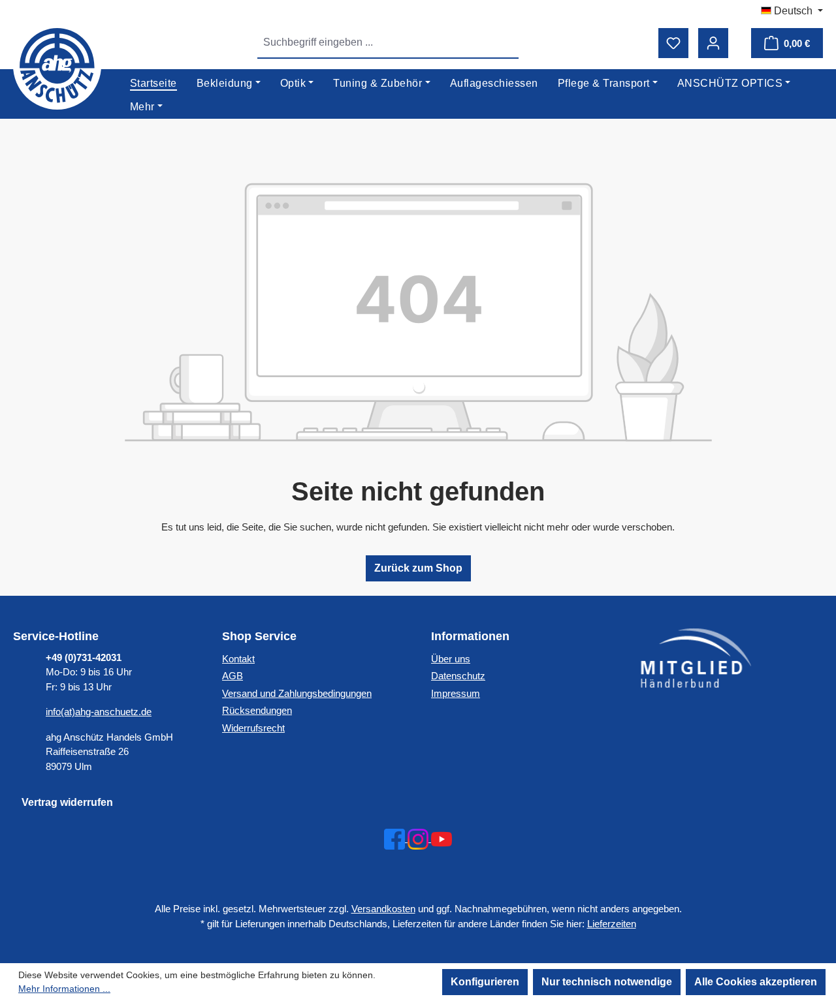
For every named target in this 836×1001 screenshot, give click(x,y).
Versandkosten (383, 908)
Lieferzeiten (611, 923)
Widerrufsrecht (253, 727)
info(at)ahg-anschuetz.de (99, 711)
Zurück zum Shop (418, 568)
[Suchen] (504, 42)
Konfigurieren (485, 981)
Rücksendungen (257, 710)
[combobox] (373, 42)
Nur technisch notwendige (606, 981)
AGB (232, 675)
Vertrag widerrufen (67, 802)
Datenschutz (458, 675)
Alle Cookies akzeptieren (755, 981)
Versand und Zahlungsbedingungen (297, 693)
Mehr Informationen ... (64, 988)
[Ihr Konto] (713, 43)
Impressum (455, 693)
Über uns (450, 658)
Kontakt (238, 658)
